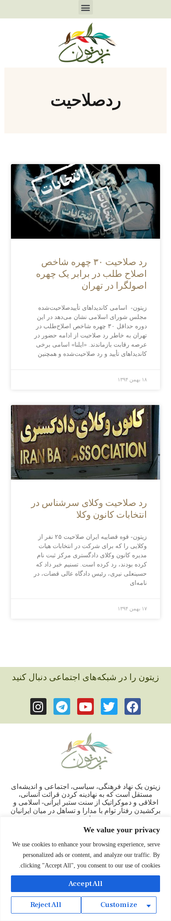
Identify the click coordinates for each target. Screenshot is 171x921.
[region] (85, 869)
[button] (85, 7)
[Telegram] (61, 706)
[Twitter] (109, 706)
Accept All (85, 884)
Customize (118, 905)
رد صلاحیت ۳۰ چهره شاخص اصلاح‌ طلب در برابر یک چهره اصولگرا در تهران (91, 274)
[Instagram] (38, 706)
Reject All (45, 905)
